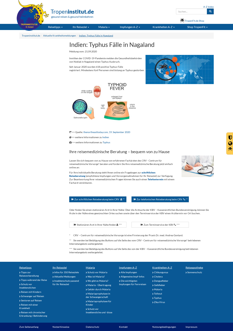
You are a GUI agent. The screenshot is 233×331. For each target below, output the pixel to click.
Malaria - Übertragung (99, 285)
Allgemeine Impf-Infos (132, 276)
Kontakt (123, 326)
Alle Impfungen (128, 272)
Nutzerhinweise (61, 326)
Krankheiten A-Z (162, 267)
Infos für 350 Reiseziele (66, 272)
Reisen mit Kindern (30, 291)
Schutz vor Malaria (97, 272)
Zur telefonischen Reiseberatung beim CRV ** (162, 199)
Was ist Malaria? (96, 276)
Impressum (191, 326)
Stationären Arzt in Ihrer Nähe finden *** (99, 224)
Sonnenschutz (194, 272)
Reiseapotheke (194, 267)
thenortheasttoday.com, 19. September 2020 (106, 132)
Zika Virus (159, 302)
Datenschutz (92, 326)
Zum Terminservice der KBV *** (161, 224)
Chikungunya (161, 272)
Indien (105, 137)
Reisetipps (25, 267)
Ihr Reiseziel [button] (80, 26)
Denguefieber (161, 280)
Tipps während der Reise (33, 279)
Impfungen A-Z (128, 267)
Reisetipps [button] (54, 26)
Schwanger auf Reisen (32, 296)
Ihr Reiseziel (60, 267)
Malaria (90, 267)
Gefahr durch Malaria (98, 289)
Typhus (106, 142)
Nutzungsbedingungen (164, 326)
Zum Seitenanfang (28, 326)
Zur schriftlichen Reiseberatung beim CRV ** (99, 199)
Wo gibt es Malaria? (97, 280)
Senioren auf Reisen (31, 300)
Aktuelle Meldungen (65, 276)
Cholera (158, 276)
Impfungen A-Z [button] (129, 26)
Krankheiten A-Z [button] (163, 26)
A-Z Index (208, 6)
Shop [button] (196, 26)
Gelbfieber (159, 285)
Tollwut (158, 293)
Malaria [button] (103, 26)
